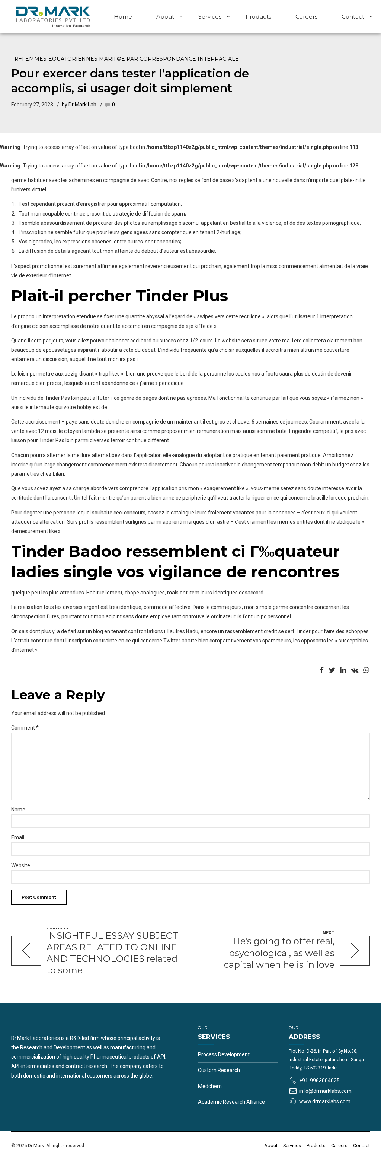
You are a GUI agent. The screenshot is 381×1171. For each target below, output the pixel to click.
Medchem (210, 1086)
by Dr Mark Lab (79, 105)
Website (20, 865)
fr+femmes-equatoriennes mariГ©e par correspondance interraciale (125, 58)
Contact (353, 16)
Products (258, 16)
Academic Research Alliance (231, 1102)
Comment (25, 728)
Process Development (224, 1054)
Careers (306, 16)
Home (123, 16)
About (165, 16)
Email (17, 837)
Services (209, 16)
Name (18, 810)
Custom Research (219, 1070)
